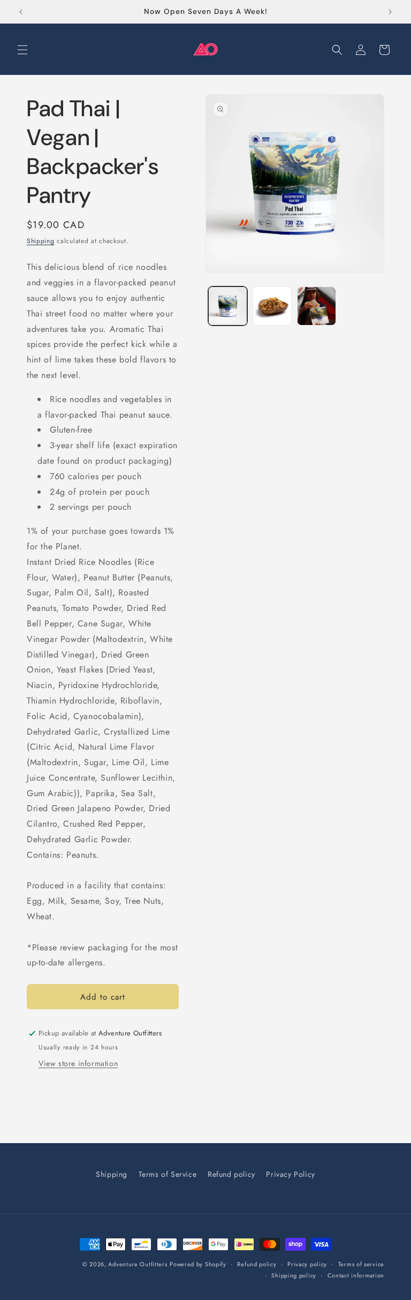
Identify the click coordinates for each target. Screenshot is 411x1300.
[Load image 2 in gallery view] (272, 306)
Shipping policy (293, 1275)
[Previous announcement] (21, 12)
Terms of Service (168, 1174)
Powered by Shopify (198, 1264)
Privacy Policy (290, 1174)
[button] (22, 50)
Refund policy (231, 1174)
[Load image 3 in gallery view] (316, 306)
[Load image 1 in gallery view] (227, 306)
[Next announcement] (390, 12)
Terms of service (361, 1264)
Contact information (356, 1275)
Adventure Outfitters (137, 1264)
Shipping (41, 241)
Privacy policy (307, 1264)
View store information (78, 1063)
